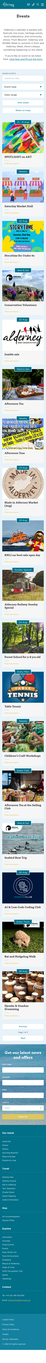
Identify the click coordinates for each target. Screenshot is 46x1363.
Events (5, 1248)
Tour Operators (8, 1188)
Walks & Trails (8, 1267)
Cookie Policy (8, 1320)
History (5, 1149)
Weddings (6, 1279)
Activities (6, 1241)
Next (23, 1038)
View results (23, 103)
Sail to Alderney (9, 1185)
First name (7, 1064)
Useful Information (10, 1200)
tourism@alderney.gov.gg (19, 1300)
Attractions (7, 1237)
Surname (6, 1077)
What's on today (23, 110)
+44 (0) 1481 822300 (15, 1295)
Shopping (6, 1260)
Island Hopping (9, 1196)
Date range (10, 94)
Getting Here (7, 1177)
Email (4, 1090)
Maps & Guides (8, 1157)
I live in (5, 1102)
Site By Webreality (10, 1339)
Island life (6, 1141)
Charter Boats (8, 1192)
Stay (4, 1208)
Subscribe (23, 1117)
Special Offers (8, 1220)
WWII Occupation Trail (12, 1271)
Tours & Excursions (10, 1256)
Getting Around (9, 1181)
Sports (5, 1275)
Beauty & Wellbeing (11, 1264)
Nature (5, 1145)
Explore (6, 1228)
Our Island (8, 1133)
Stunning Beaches (10, 1153)
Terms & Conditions (10, 1329)
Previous (23, 1026)
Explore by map (9, 1160)
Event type (10, 86)
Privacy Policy (8, 1324)
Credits (5, 1334)
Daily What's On (9, 1252)
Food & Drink (8, 1245)
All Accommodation (11, 1217)
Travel (5, 1168)
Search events (9, 73)
